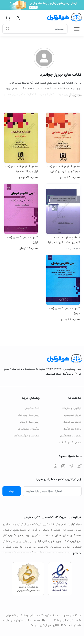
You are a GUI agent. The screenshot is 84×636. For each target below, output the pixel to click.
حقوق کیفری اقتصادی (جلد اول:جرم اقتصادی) (21, 169)
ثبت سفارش (32, 408)
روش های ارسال (30, 422)
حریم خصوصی (73, 415)
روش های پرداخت (29, 415)
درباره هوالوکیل (72, 429)
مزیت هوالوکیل (72, 422)
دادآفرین (36, 535)
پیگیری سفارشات (29, 429)
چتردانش (48, 535)
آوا (39, 541)
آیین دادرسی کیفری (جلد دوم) (64, 311)
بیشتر (77, 553)
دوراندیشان (24, 535)
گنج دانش (69, 535)
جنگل (58, 535)
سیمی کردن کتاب (70, 443)
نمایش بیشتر (75, 95)
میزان (6, 530)
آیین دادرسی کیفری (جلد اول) (22, 240)
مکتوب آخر (9, 535)
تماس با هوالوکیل (71, 436)
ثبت (11, 491)
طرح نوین (76, 541)
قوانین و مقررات (72, 408)
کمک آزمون (62, 541)
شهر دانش (49, 541)
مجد (79, 535)
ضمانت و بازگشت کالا (26, 436)
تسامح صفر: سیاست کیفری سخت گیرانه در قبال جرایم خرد (63, 240)
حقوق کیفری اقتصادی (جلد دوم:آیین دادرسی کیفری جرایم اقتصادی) (63, 169)
